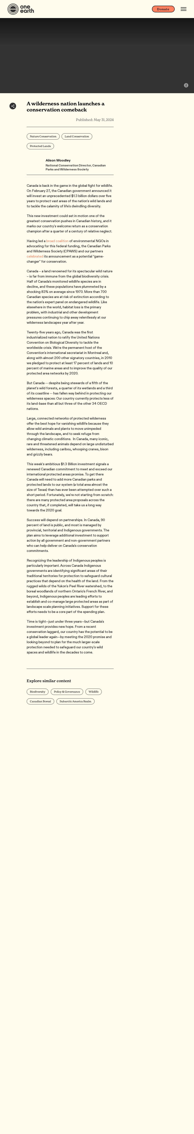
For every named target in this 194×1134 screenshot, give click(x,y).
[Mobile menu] (183, 9)
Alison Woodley (58, 160)
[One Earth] (22, 9)
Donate (163, 9)
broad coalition (57, 241)
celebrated (35, 256)
